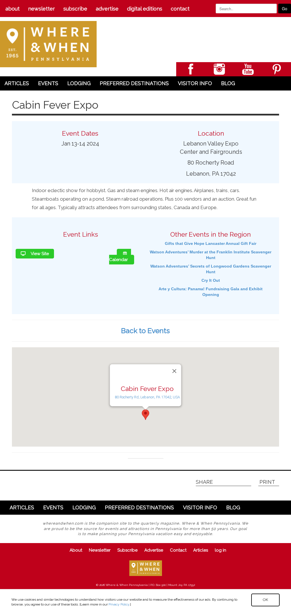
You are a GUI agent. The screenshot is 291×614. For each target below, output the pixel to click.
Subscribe (75, 9)
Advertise (107, 9)
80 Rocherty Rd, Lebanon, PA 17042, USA (147, 397)
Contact (180, 9)
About (12, 9)
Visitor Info (195, 83)
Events (48, 83)
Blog (228, 83)
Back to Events (145, 330)
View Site (39, 253)
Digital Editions (144, 9)
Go (284, 8)
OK (265, 600)
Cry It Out (210, 280)
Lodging (79, 83)
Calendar (118, 259)
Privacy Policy (119, 604)
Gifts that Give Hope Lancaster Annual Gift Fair (210, 243)
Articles (17, 83)
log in (220, 550)
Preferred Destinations (134, 83)
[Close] (174, 371)
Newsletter (41, 9)
